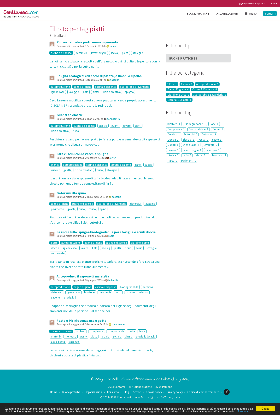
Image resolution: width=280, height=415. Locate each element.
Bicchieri (173, 124)
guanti (115, 125)
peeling (105, 248)
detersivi (135, 204)
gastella (114, 79)
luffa (85, 92)
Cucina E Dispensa (204, 89)
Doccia (173, 139)
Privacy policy (174, 392)
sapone (55, 297)
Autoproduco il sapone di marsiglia (83, 276)
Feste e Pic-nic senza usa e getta (81, 320)
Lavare (173, 150)
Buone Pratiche (183, 58)
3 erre (54, 243)
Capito (265, 408)
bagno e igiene (82, 87)
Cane (214, 124)
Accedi (274, 3)
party (83, 336)
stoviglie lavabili (145, 336)
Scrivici (137, 392)
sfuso (92, 209)
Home (53, 392)
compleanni (97, 331)
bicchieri (80, 331)
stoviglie (138, 53)
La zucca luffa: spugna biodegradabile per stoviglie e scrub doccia (106, 232)
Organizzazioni (227, 13)
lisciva (114, 53)
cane (138, 164)
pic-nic (117, 336)
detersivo (81, 53)
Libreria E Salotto (179, 100)
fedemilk (113, 280)
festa (131, 331)
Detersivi (190, 134)
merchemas (118, 324)
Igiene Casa (190, 145)
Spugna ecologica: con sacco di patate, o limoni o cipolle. (99, 76)
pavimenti (105, 292)
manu (113, 46)
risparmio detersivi (137, 292)
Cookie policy (154, 392)
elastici (103, 125)
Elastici (188, 139)
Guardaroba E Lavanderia (209, 94)
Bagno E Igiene (178, 89)
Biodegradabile (195, 124)
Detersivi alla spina (71, 193)
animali (55, 164)
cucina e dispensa (61, 53)
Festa (203, 139)
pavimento (57, 209)
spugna (129, 92)
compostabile (116, 331)
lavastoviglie (98, 53)
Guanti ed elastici (70, 115)
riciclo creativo (112, 92)
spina (103, 209)
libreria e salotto (121, 164)
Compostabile (198, 129)
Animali (186, 84)
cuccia (148, 164)
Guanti (173, 145)
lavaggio (74, 92)
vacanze (74, 341)
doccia (55, 248)
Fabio (111, 235)
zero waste (57, 253)
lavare (127, 125)
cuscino (55, 170)
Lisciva (173, 155)
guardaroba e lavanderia (134, 87)
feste (142, 331)
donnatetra (113, 118)
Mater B (202, 155)
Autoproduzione (207, 84)
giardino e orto (140, 243)
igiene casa (57, 92)
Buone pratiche (198, 13)
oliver (112, 157)
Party (172, 160)
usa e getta (58, 341)
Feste (217, 139)
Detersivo (209, 134)
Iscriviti (270, 13)
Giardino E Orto (178, 94)
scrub (139, 248)
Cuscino (174, 134)
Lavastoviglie (192, 150)
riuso (76, 131)
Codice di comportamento (203, 392)
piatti (125, 53)
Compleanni (176, 129)
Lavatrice (213, 150)
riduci (128, 248)
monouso (70, 336)
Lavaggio (210, 145)
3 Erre (172, 84)
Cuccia (218, 129)
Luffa (187, 155)
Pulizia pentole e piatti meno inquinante (87, 42)
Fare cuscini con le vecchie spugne (82, 154)
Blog (126, 392)
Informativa (242, 411)
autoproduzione (60, 87)
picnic (128, 336)
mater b (56, 336)
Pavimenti (188, 160)
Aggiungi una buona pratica (251, 3)
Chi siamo (113, 392)
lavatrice (89, 292)
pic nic (105, 336)
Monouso (219, 155)
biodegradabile (129, 287)
